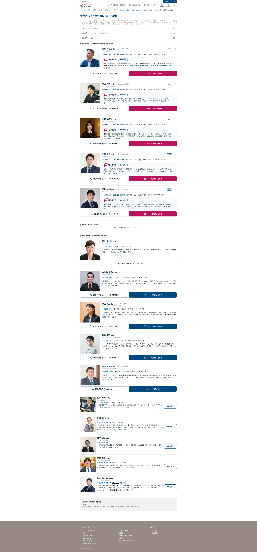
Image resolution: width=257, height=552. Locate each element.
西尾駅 (119, 372)
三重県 (106, 246)
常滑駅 (114, 422)
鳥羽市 (94, 506)
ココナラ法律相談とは (90, 530)
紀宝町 (137, 506)
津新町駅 (119, 277)
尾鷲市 (89, 506)
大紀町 (117, 506)
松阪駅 (114, 402)
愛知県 (106, 372)
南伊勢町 (122, 506)
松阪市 (111, 246)
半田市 (106, 463)
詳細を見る (170, 406)
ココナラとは (87, 538)
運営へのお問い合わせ (90, 543)
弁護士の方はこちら (170, 1)
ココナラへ (85, 1)
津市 (110, 277)
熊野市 (99, 506)
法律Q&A (85, 533)
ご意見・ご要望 (123, 530)
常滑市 (106, 422)
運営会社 (155, 530)
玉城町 (108, 506)
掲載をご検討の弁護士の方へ (127, 540)
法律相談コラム (87, 535)
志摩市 (103, 506)
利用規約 (121, 533)
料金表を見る (123, 59)
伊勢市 (106, 54)
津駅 (117, 309)
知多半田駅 (115, 463)
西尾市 (111, 372)
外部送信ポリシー (123, 538)
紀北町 (128, 506)
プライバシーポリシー (125, 535)
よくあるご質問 (87, 540)
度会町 (113, 506)
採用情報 (155, 533)
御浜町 (132, 506)
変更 (174, 28)
